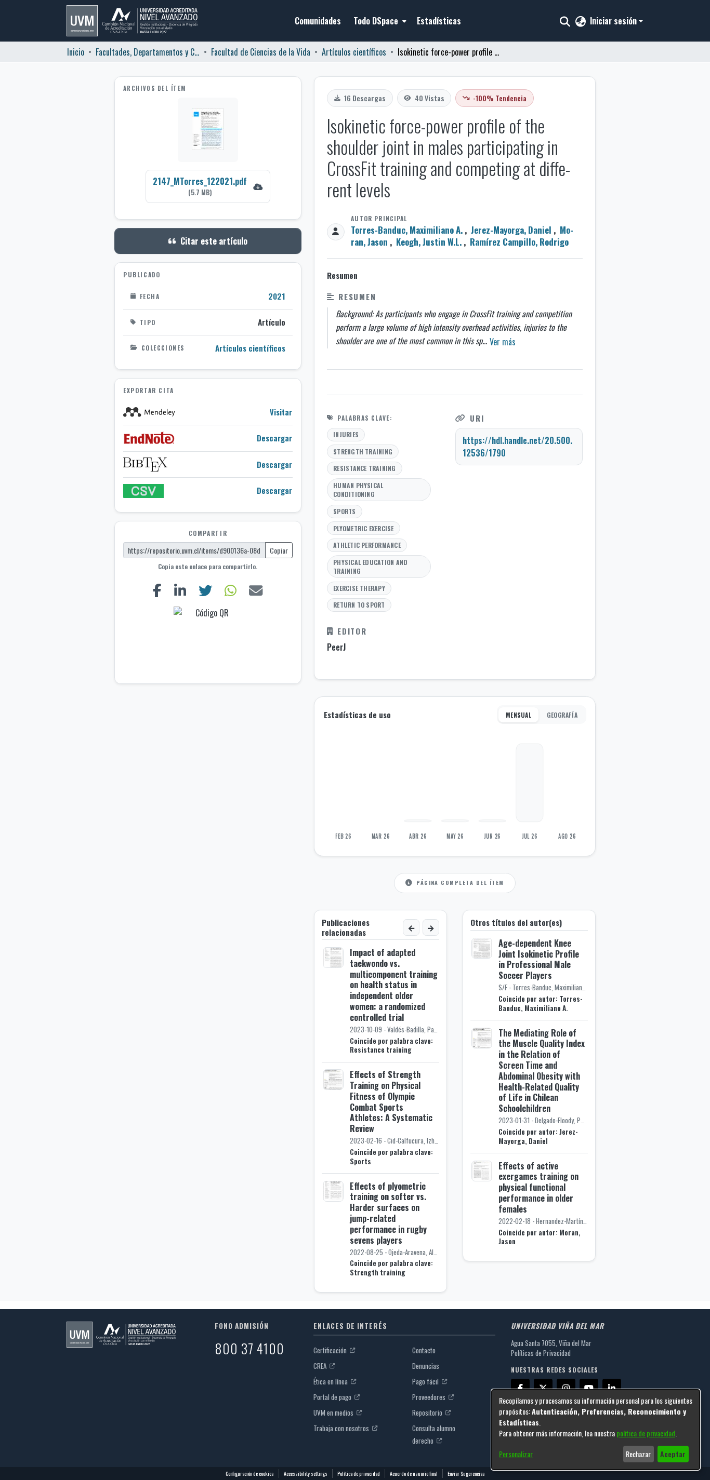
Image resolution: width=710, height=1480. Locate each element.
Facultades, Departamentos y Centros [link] (148, 52)
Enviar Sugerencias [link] (466, 1473)
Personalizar (516, 1453)
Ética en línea (331, 1381)
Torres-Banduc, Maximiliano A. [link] (407, 229)
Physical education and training (370, 567)
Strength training (362, 451)
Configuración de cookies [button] (250, 1473)
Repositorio (428, 1412)
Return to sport (359, 604)
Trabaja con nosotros (342, 1428)
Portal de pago (333, 1397)
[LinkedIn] (180, 590)
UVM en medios (334, 1412)
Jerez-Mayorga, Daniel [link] (511, 229)
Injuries (346, 434)
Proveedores (429, 1397)
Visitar (281, 412)
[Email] (256, 590)
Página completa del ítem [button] (460, 882)
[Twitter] (205, 590)
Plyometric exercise (363, 528)
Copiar (279, 550)
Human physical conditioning (358, 490)
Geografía (562, 714)
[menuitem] (378, 21)
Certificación (330, 1350)
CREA (320, 1366)
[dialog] (596, 1430)
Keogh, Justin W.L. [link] (429, 241)
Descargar (274, 438)
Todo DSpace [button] (375, 21)
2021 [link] (276, 296)
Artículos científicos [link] (354, 52)
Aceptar (673, 1453)
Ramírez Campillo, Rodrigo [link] (519, 241)
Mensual (519, 714)
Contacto (424, 1350)
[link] (208, 186)
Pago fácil (426, 1381)
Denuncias (425, 1366)
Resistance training (364, 468)
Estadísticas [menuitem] (439, 21)
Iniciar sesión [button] (614, 21)
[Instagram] (566, 1388)
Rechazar (638, 1453)
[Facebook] (157, 590)
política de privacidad (645, 1433)
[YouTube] (589, 1388)
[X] (543, 1388)
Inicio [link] (75, 52)
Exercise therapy (359, 588)
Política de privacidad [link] (358, 1473)
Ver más (503, 341)
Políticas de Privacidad (541, 1353)
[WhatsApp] (231, 590)
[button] (132, 20)
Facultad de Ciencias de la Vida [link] (260, 52)
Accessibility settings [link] (305, 1473)
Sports (344, 511)
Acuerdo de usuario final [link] (414, 1473)
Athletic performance (367, 545)
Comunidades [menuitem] (318, 21)
